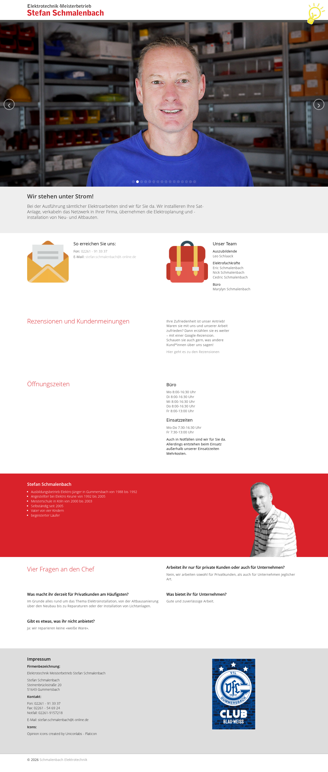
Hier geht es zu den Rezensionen (192, 351)
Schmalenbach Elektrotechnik (63, 759)
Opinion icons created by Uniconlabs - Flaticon (62, 733)
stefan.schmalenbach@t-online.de (110, 256)
